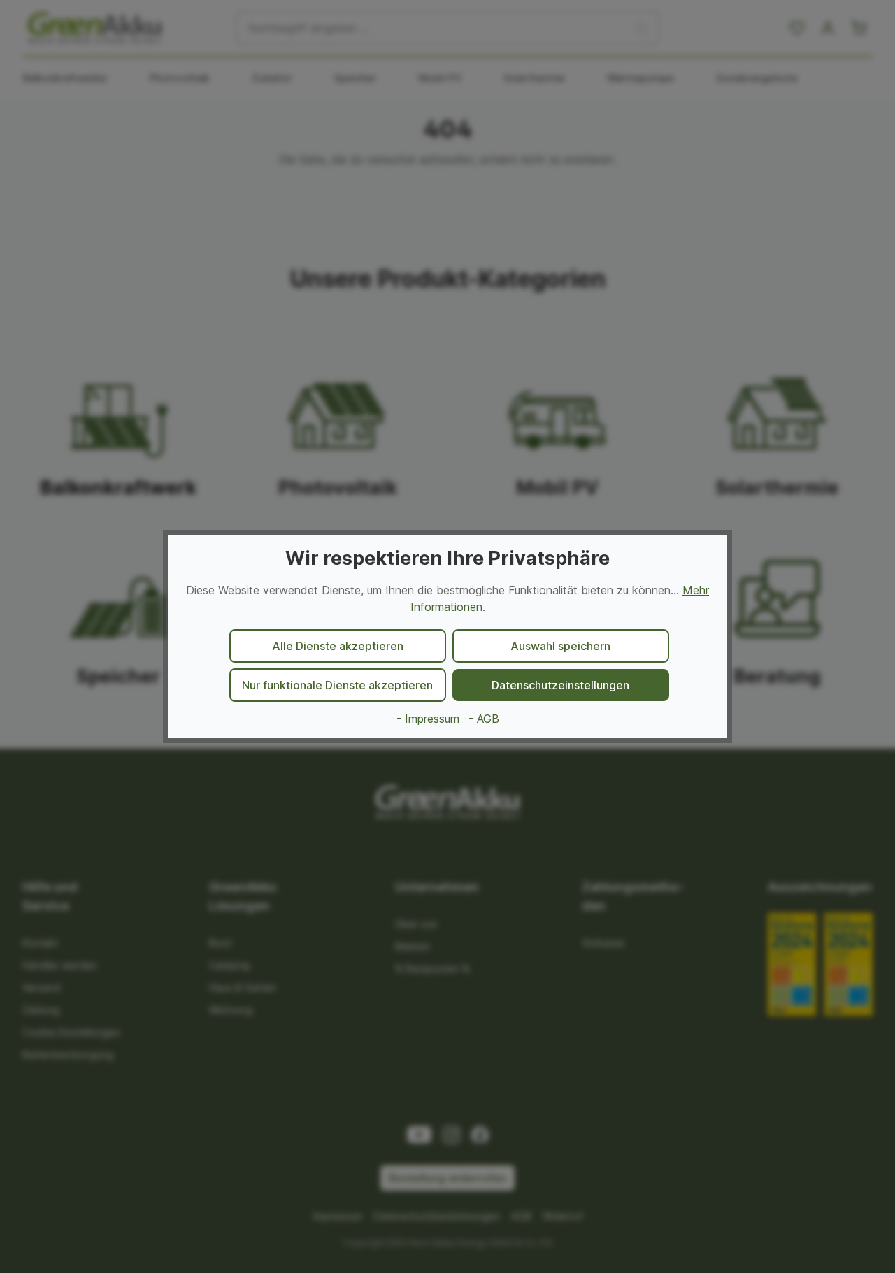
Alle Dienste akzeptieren (337, 646)
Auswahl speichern (560, 646)
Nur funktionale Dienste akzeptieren (337, 685)
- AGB (483, 719)
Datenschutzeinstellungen (560, 685)
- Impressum (429, 719)
